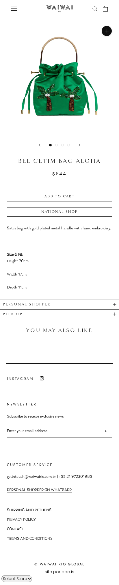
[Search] (95, 8)
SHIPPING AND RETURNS (29, 510)
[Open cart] (105, 9)
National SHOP (59, 212)
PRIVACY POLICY (21, 520)
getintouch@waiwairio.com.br (31, 477)
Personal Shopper (27, 304)
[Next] (79, 145)
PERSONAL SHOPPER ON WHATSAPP (39, 490)
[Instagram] (42, 378)
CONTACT (15, 529)
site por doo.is (59, 572)
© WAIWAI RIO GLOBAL (59, 564)
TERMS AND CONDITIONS (30, 539)
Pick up (13, 314)
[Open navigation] (14, 8)
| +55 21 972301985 (74, 477)
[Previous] (39, 145)
